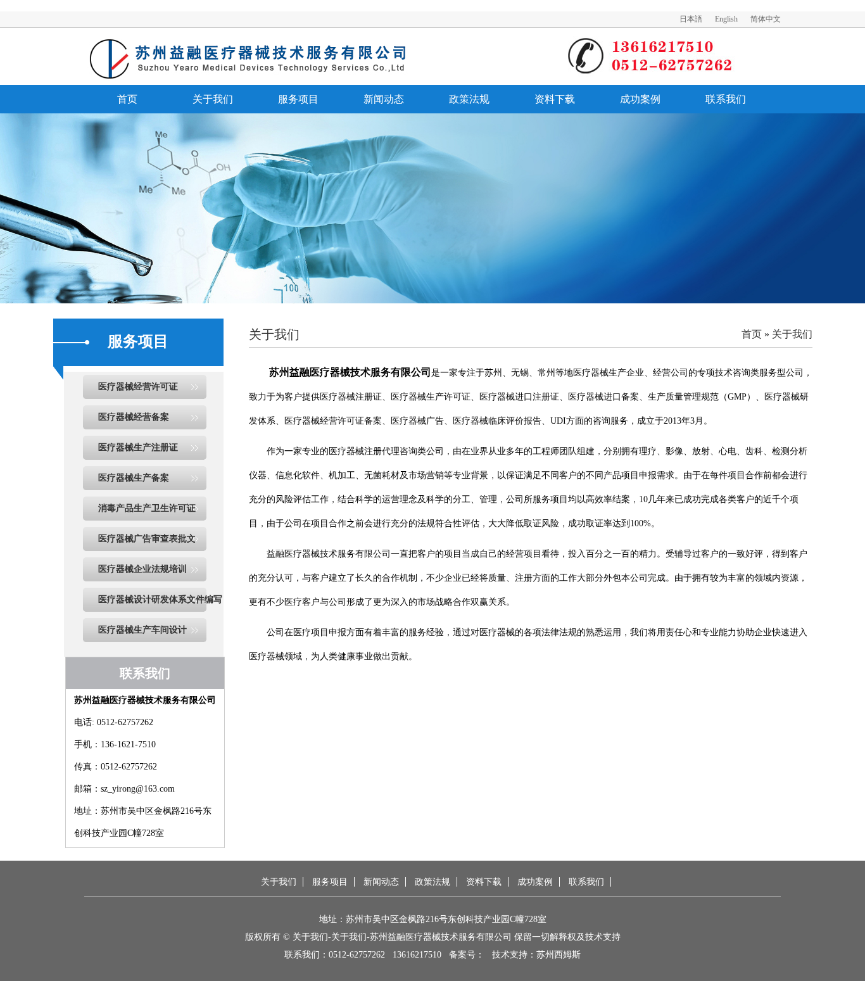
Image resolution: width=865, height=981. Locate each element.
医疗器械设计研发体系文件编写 (160, 599)
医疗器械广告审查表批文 (147, 538)
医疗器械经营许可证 (138, 386)
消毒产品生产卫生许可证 (147, 508)
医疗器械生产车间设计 (142, 630)
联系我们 (725, 99)
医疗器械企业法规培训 (142, 569)
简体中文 (765, 19)
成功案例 (640, 99)
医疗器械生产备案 (133, 478)
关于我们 (213, 99)
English (726, 19)
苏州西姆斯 (558, 954)
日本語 (690, 19)
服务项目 (298, 99)
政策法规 (469, 99)
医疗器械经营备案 (133, 417)
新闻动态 (383, 99)
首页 (127, 99)
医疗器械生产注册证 (138, 447)
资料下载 (554, 99)
